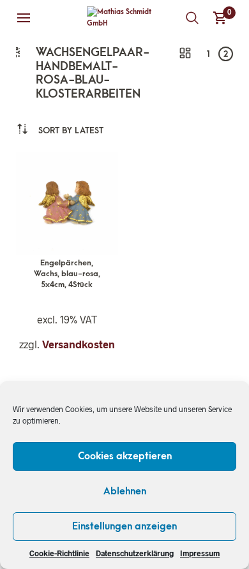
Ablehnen (124, 491)
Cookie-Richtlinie (59, 553)
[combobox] (70, 130)
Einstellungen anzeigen (124, 526)
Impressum (200, 553)
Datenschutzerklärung (135, 553)
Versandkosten (78, 344)
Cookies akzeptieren (125, 456)
